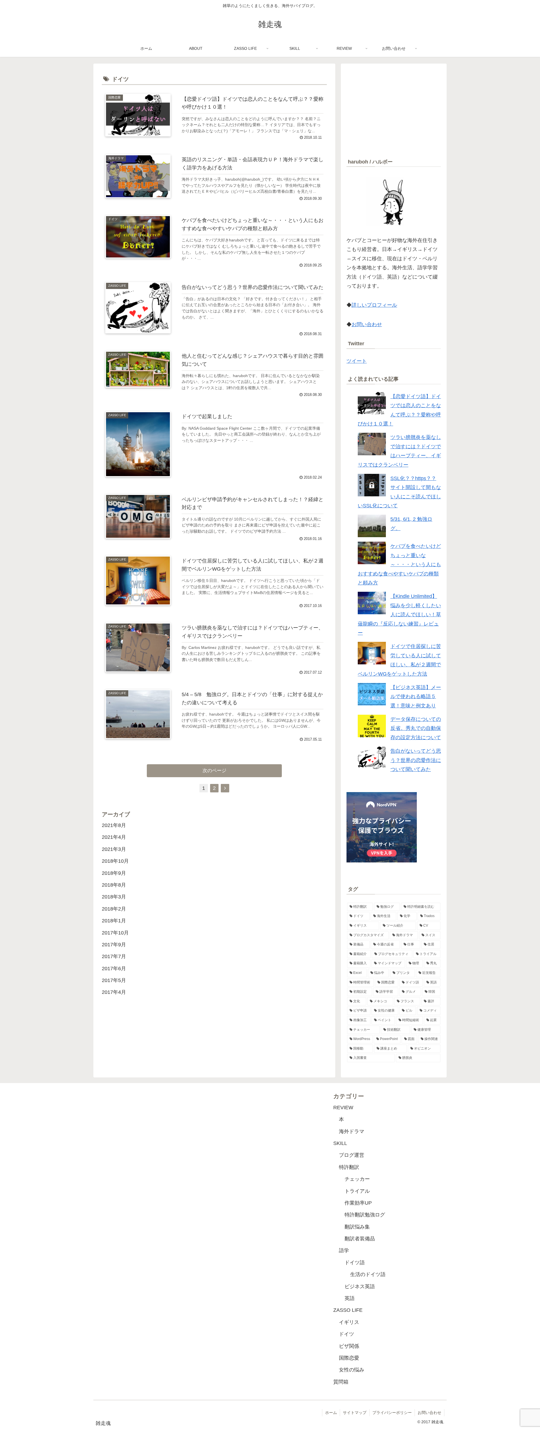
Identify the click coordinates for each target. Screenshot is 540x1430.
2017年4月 (114, 992)
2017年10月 (115, 933)
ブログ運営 (351, 1155)
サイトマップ (354, 1412)
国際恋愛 (349, 1358)
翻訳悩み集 (357, 1227)
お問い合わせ (367, 324)
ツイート (356, 361)
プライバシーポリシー (392, 1412)
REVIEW (343, 1107)
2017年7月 (114, 957)
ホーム (331, 1412)
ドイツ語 (355, 1262)
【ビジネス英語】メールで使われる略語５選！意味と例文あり (415, 697)
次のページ (214, 770)
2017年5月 (114, 980)
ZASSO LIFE (348, 1310)
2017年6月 (114, 968)
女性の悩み (351, 1370)
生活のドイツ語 (368, 1274)
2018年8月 (114, 885)
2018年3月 (114, 897)
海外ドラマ (351, 1131)
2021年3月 (114, 849)
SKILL (340, 1143)
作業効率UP (358, 1203)
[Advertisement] (393, 108)
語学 (344, 1250)
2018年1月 (114, 921)
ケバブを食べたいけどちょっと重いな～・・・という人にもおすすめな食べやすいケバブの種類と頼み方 (399, 564)
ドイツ (346, 1334)
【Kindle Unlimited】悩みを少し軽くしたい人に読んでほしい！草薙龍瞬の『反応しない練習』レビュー (399, 614)
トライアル (357, 1191)
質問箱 (340, 1382)
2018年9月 (114, 873)
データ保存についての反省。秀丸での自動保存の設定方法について (415, 728)
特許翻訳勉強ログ (365, 1215)
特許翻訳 (349, 1167)
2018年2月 (114, 909)
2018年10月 (115, 861)
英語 (350, 1298)
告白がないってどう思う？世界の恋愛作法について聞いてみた (415, 760)
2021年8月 (114, 825)
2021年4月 (114, 837)
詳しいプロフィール (374, 305)
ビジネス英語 (360, 1286)
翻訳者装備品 (360, 1238)
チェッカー (357, 1179)
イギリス (349, 1322)
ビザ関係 (349, 1346)
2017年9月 (114, 944)
